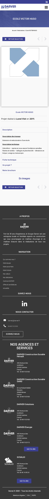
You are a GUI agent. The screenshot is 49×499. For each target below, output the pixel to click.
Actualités (6, 288)
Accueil (14, 30)
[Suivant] (44, 39)
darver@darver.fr (14, 321)
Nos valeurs (6, 274)
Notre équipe (7, 263)
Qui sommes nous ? (9, 259)
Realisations (21, 30)
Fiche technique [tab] (9, 160)
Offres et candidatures (10, 285)
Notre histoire (7, 270)
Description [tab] (7, 130)
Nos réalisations (8, 277)
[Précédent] (39, 39)
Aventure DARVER (8, 281)
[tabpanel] (24, 144)
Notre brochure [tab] (9, 170)
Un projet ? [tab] (7, 165)
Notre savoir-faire (8, 267)
